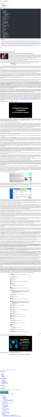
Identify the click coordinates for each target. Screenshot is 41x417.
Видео (2, 24)
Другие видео (4, 26)
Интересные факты (4, 381)
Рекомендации (4, 32)
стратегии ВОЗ (23, 228)
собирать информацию (16, 89)
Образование (3, 376)
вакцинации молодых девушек (15, 85)
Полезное (3, 31)
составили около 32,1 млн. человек (4, 149)
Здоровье (3, 375)
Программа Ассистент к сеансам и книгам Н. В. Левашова (5, 34)
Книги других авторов (5, 22)
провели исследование (33, 84)
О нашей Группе (5, 10)
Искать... (1, 7)
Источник (39, 333)
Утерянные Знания (4, 380)
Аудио (2, 27)
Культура (3, 374)
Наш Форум (4, 12)
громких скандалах (25, 98)
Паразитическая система (4, 382)
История (3, 373)
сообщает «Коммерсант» (23, 99)
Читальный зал (4, 23)
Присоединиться (5, 11)
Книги (2, 20)
